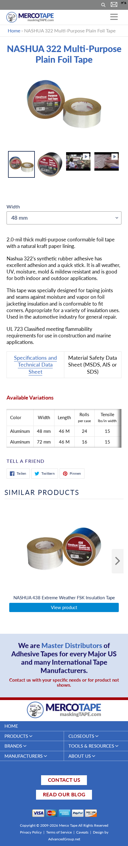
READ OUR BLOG (64, 794)
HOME (11, 726)
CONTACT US (64, 780)
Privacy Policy (31, 832)
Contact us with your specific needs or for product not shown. (64, 682)
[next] (118, 561)
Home (14, 30)
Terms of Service (59, 832)
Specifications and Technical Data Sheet (35, 364)
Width (13, 206)
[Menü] (114, 17)
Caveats (82, 832)
